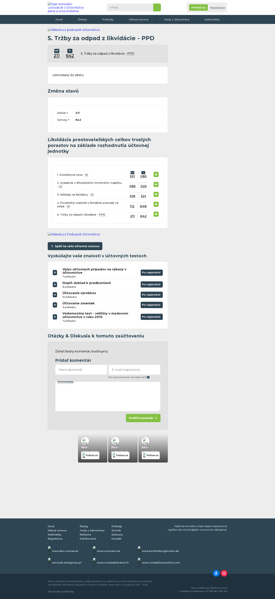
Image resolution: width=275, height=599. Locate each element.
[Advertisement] (199, 84)
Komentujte (65, 381)
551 (132, 176)
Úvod (59, 19)
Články (82, 19)
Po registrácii (152, 272)
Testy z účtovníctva (177, 19)
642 (70, 55)
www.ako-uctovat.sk (65, 551)
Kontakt (116, 538)
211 (57, 55)
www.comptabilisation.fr (113, 562)
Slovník (116, 530)
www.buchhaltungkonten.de (160, 551)
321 (143, 196)
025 (143, 186)
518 (132, 196)
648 (143, 206)
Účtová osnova (139, 19)
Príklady (108, 19)
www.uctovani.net (108, 551)
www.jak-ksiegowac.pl (66, 562)
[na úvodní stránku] (67, 7)
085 (143, 176)
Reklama (85, 534)
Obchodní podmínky (61, 591)
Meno (70, 369)
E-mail (126, 369)
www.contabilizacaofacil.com (161, 562)
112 (132, 206)
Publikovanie (88, 538)
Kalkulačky (212, 19)
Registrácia (217, 7)
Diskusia (117, 534)
